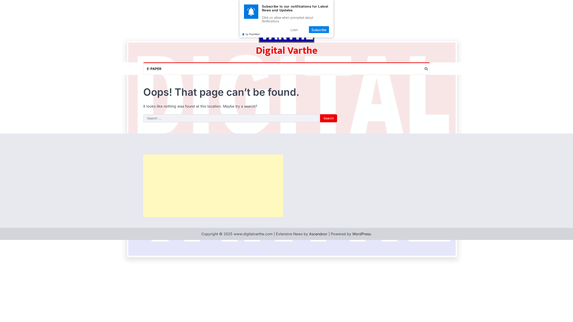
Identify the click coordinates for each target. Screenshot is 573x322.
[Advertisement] (213, 186)
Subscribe (319, 29)
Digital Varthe (286, 50)
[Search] (426, 69)
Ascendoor (318, 234)
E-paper (154, 69)
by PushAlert (253, 34)
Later (294, 29)
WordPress (361, 234)
